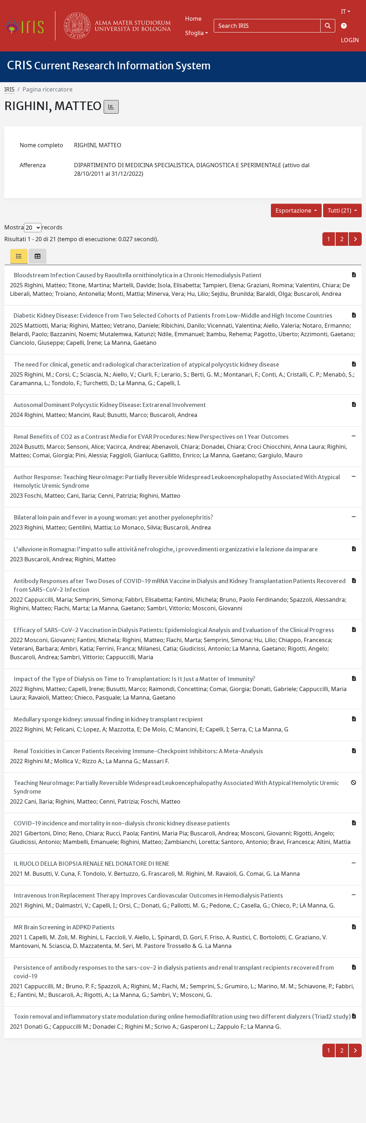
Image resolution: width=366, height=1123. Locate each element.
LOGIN (350, 40)
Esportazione (294, 210)
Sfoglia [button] (194, 33)
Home (193, 19)
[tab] (19, 256)
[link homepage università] (116, 25)
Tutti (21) (340, 210)
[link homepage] (26, 26)
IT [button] (343, 11)
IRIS (9, 89)
